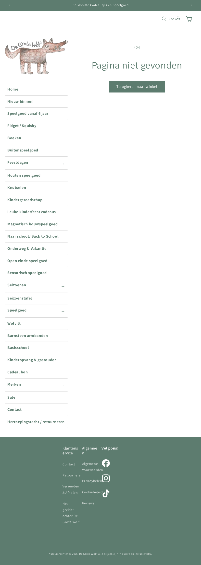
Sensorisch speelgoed (27, 272)
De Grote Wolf (88, 553)
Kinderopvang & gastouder (31, 359)
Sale (11, 397)
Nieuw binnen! (20, 101)
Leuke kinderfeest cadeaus (31, 211)
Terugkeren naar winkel (136, 86)
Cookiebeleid (92, 492)
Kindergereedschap (24, 199)
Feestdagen (36, 163)
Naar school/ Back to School (33, 236)
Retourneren (73, 475)
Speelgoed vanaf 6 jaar (27, 113)
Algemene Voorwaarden (92, 466)
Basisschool (18, 347)
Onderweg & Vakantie (26, 248)
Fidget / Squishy (22, 125)
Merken (36, 385)
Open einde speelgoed (27, 260)
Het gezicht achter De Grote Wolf (71, 512)
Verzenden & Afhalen (71, 489)
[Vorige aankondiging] (9, 5)
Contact (14, 409)
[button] (167, 18)
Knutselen (16, 187)
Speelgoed (36, 310)
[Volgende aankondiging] (191, 5)
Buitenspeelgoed (22, 150)
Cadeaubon (17, 372)
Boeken (14, 137)
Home (12, 89)
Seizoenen (36, 285)
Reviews (88, 503)
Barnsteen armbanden (27, 335)
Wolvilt (14, 323)
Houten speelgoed (24, 175)
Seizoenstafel (19, 298)
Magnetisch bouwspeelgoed (32, 224)
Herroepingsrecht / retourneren (36, 421)
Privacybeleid (92, 481)
